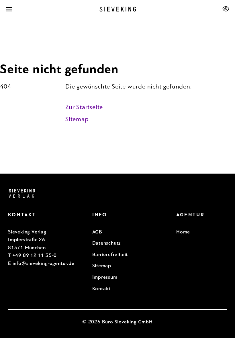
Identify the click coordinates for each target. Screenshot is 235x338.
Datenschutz (106, 243)
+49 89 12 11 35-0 (34, 255)
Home (183, 232)
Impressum (104, 277)
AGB (97, 232)
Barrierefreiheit (110, 254)
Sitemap (77, 119)
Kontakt (101, 289)
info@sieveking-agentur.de (44, 263)
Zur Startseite (84, 107)
